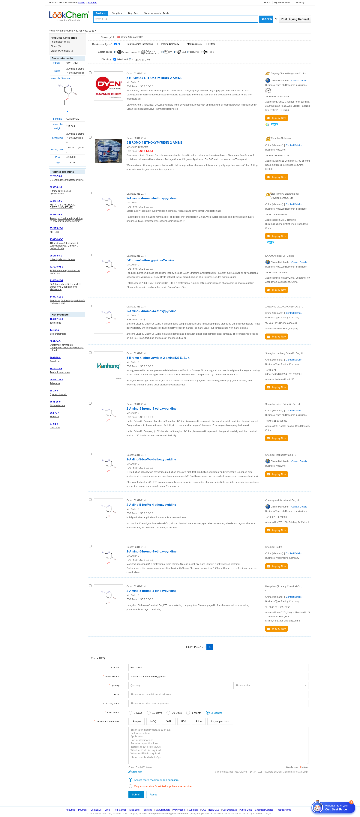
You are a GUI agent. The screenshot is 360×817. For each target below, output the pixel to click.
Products (101, 13)
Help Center (120, 810)
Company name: (111, 703)
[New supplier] (139, 60)
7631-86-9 (55, 401)
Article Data (246, 810)
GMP (169, 721)
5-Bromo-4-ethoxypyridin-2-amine (150, 260)
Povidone (55, 361)
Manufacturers (194, 44)
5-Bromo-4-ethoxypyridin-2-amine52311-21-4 (158, 357)
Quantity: (115, 685)
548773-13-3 (56, 296)
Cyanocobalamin (58, 394)
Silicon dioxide (57, 405)
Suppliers (117, 13)
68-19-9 (54, 390)
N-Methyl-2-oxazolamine (62, 259)
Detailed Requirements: (108, 721)
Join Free (92, 2)
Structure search (152, 13)
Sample (136, 721)
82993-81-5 (56, 187)
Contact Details (299, 80)
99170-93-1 (56, 255)
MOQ (153, 721)
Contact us (96, 810)
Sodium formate (58, 334)
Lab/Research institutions (140, 44)
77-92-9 (54, 424)
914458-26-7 (56, 280)
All (119, 44)
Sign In (81, 2)
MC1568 (54, 232)
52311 (79, 30)
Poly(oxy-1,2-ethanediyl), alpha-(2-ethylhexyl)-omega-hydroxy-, (66, 219)
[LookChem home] (69, 16)
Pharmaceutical (65, 30)
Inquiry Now (278, 117)
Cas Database (229, 810)
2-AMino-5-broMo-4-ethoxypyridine (151, 459)
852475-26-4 (56, 228)
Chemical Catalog (264, 810)
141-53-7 (54, 330)
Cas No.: (115, 667)
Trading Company (170, 44)
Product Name (284, 810)
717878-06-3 (56, 266)
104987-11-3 (56, 319)
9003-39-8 (55, 357)
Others (56, 46)
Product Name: (112, 676)
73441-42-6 (56, 201)
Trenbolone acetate (60, 372)
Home (267, 2)
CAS (203, 810)
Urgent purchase (220, 721)
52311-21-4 (72, 63)
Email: (117, 694)
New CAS (214, 810)
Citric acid (55, 427)
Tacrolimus (55, 323)
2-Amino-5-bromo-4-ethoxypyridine (151, 198)
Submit (136, 794)
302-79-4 (54, 412)
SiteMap (148, 810)
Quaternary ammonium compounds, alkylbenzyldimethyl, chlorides (67, 348)
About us (70, 810)
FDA (183, 721)
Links (107, 810)
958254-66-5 (56, 239)
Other (212, 44)
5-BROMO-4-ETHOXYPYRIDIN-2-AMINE (154, 77)
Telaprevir (55, 383)
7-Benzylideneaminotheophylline (67, 180)
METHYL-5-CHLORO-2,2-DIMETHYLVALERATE (63, 206)
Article (166, 13)
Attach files (136, 772)
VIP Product (179, 810)
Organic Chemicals (62, 50)
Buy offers (133, 13)
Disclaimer (134, 810)
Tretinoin (54, 416)
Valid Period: (113, 712)
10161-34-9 (56, 368)
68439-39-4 (56, 214)
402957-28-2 (56, 379)
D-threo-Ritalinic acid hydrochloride (60, 192)
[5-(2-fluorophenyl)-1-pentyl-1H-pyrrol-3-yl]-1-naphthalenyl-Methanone (66, 287)
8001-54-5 (55, 341)
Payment (82, 810)
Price (199, 721)
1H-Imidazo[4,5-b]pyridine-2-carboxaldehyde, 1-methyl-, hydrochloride (64, 246)
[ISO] (268, 90)
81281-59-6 (56, 176)
